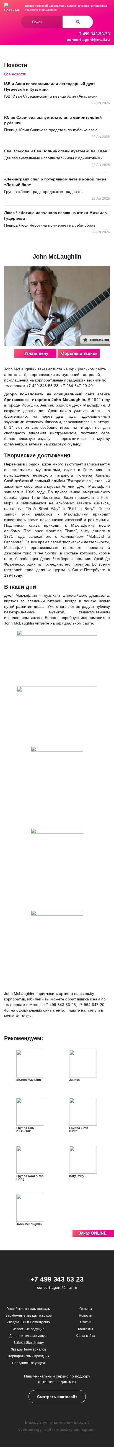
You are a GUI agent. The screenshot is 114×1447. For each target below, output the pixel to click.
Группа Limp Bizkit (78, 1129)
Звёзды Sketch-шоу (29, 1343)
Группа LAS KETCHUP (25, 1129)
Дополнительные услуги (28, 1336)
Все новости (15, 74)
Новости (85, 1315)
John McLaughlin (29, 1224)
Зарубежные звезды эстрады (29, 1315)
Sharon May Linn (28, 1079)
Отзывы (85, 1309)
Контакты (85, 1329)
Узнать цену (36, 353)
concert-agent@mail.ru (88, 39)
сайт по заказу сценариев (69, 1429)
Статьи (85, 1322)
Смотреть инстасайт (57, 1396)
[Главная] (11, 8)
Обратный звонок (79, 353)
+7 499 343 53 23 (57, 1279)
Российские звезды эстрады (28, 1309)
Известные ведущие (28, 1329)
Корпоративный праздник (28, 1356)
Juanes (74, 1079)
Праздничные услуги (28, 1363)
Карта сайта (85, 1336)
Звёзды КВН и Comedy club (28, 1322)
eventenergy (30, 1429)
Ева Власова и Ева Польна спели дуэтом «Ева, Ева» (55, 151)
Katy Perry (76, 1176)
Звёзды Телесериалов (28, 1349)
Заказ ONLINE (93, 1233)
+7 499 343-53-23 (93, 33)
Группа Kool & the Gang (29, 1177)
